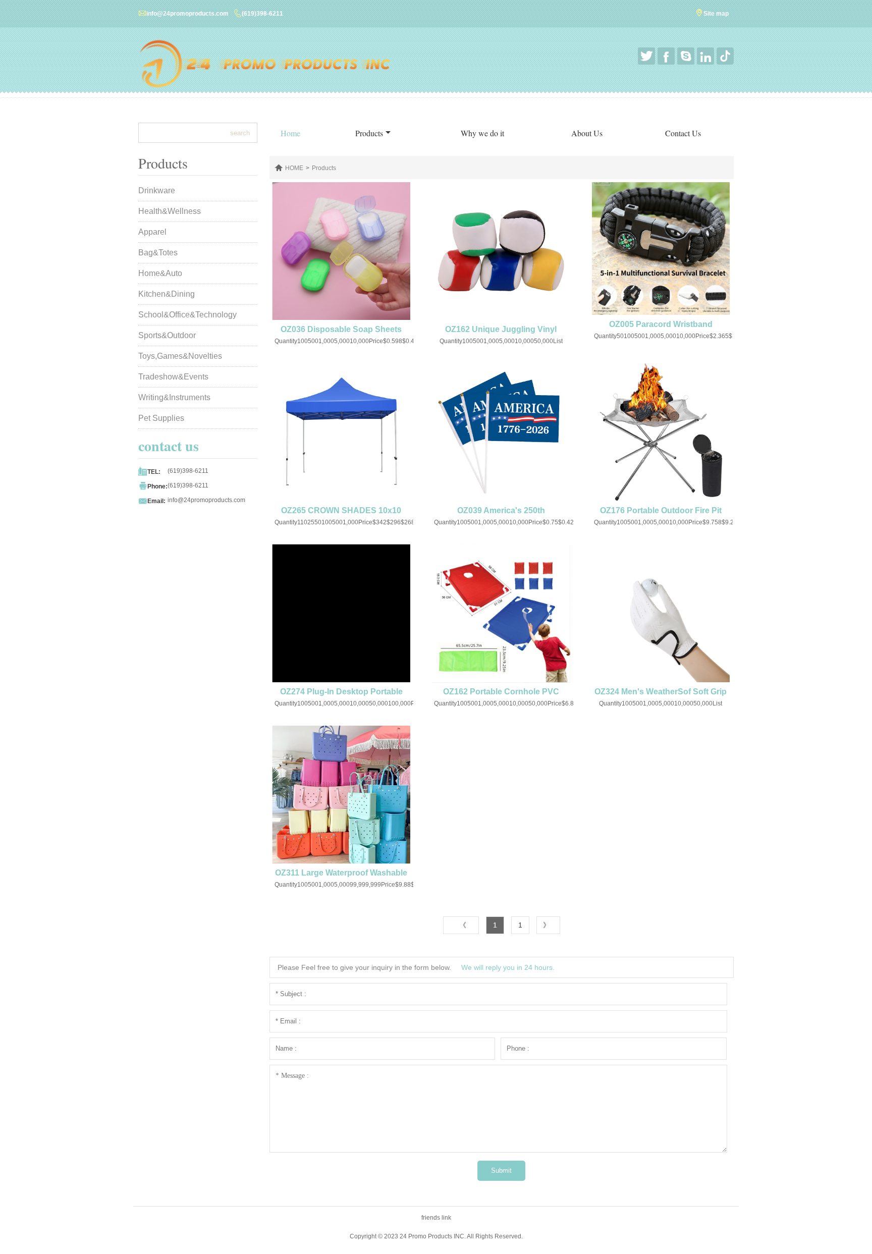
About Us (587, 133)
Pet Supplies (161, 418)
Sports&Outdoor (167, 335)
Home (290, 133)
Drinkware (156, 190)
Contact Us (683, 133)
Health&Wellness (169, 211)
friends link (436, 1217)
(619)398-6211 (262, 13)
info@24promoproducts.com (187, 13)
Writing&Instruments (174, 397)
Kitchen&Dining (166, 294)
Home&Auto (160, 273)
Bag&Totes (158, 252)
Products (369, 133)
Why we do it (482, 133)
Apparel (152, 232)
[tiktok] (725, 56)
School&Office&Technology (187, 314)
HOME (294, 168)
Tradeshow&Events (173, 376)
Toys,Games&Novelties (180, 356)
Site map (716, 13)
